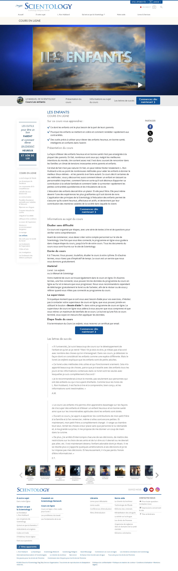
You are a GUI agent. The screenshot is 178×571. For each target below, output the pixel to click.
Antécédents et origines (26, 529)
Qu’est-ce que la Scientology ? (93, 14)
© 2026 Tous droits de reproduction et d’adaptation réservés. (53, 563)
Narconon (73, 555)
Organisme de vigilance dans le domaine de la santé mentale (126, 526)
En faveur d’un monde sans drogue (92, 555)
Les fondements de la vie (51, 519)
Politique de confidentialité (102, 562)
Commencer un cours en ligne (106, 552)
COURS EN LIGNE (27, 173)
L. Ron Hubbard (64, 14)
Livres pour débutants (98, 501)
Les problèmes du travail (50, 515)
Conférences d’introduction (101, 509)
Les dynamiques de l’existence (25, 182)
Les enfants (23, 235)
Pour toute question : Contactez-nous (149, 502)
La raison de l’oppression (27, 222)
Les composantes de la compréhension (26, 187)
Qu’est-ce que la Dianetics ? (27, 525)
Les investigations (25, 252)
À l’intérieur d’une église (26, 537)
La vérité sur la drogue (123, 516)
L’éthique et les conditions (27, 219)
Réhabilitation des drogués (125, 512)
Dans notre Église (23, 501)
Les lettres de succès (124, 100)
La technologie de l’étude (27, 178)
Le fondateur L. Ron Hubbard (23, 513)
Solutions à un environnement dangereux (25, 227)
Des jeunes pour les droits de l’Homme (30, 558)
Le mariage (22, 232)
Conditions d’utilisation (144, 562)
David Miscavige (86, 552)
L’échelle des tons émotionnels (25, 192)
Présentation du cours (73, 101)
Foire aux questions (24, 540)
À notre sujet (40, 14)
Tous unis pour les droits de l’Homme (121, 555)
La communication (25, 197)
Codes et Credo (23, 533)
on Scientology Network (51, 499)
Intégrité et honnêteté (26, 215)
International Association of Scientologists (32, 555)
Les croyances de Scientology (23, 520)
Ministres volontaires (123, 533)
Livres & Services (144, 14)
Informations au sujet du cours (100, 101)
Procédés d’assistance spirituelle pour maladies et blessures (27, 202)
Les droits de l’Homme (123, 520)
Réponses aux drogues (26, 207)
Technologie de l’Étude (123, 505)
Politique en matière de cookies (124, 562)
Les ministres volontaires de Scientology (134, 552)
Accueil (20, 14)
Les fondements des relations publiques (25, 256)
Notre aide (121, 14)
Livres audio (95, 505)
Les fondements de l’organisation (24, 245)
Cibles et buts (23, 249)
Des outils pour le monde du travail (27, 240)
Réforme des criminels (123, 509)
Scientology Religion (70, 552)
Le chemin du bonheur (123, 501)
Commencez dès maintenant (148, 100)
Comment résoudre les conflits (26, 211)
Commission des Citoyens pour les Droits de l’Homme (67, 558)
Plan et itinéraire (148, 514)
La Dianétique (36, 552)
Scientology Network (51, 552)
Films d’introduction (97, 512)
